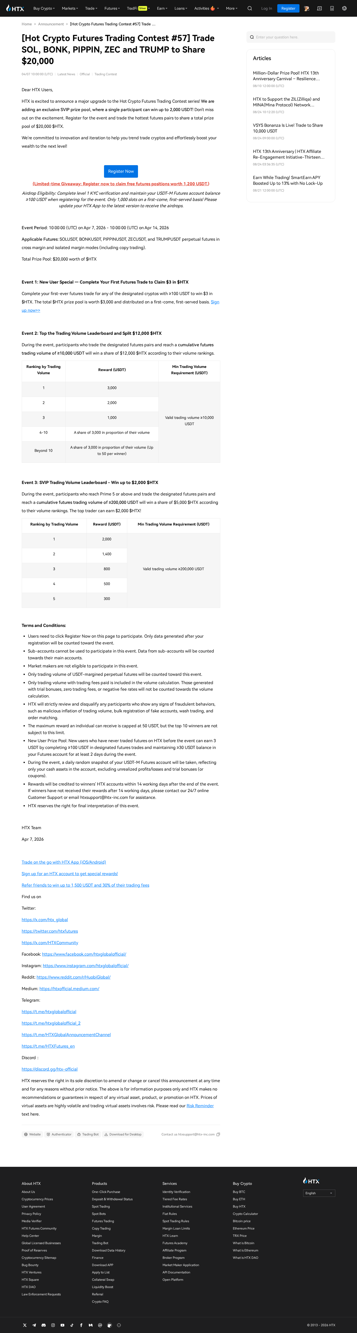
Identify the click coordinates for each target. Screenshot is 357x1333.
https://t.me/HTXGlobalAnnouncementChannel (66, 1034)
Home (27, 24)
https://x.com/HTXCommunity (50, 942)
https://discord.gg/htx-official (50, 1069)
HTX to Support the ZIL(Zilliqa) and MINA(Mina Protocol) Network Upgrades (286, 102)
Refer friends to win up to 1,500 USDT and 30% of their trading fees (85, 885)
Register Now (121, 171)
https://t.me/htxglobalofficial (49, 1011)
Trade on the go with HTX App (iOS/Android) (64, 862)
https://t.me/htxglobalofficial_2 (51, 1023)
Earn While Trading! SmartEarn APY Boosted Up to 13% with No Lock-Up (288, 180)
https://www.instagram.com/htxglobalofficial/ (86, 965)
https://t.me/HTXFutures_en (48, 1046)
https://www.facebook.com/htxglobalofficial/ (84, 954)
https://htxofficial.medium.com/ (69, 988)
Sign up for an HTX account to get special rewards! (70, 873)
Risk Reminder (200, 1105)
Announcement (51, 24)
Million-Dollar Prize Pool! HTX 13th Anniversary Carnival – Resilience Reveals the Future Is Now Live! (286, 76)
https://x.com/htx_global (45, 919)
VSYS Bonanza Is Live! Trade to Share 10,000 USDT (288, 128)
